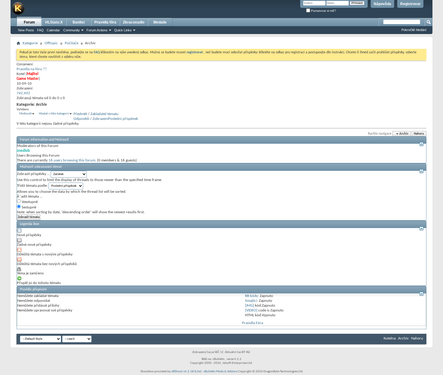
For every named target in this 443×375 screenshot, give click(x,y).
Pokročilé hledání (413, 30)
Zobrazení (100, 119)
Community (71, 30)
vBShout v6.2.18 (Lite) (186, 371)
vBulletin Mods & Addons (220, 371)
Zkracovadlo (133, 22)
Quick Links (123, 30)
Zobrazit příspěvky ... (33, 174)
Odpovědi (81, 119)
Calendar (53, 30)
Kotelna (390, 338)
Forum (29, 22)
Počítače (71, 43)
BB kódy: (252, 296)
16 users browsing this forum (72, 160)
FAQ (40, 30)
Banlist (79, 22)
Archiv (403, 338)
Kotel (21, 74)
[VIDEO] (251, 310)
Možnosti (25, 113)
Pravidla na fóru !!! (32, 69)
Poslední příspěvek (123, 119)
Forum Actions (97, 30)
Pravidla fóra (105, 22)
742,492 (23, 93)
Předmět (80, 114)
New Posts (26, 30)
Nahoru (419, 134)
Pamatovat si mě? (323, 10)
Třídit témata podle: (32, 186)
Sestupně (28, 207)
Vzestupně (29, 202)
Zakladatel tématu (104, 114)
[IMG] (249, 306)
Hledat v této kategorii (54, 113)
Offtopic (51, 43)
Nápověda (382, 4)
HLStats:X (54, 22)
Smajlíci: (251, 301)
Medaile (160, 22)
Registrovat (410, 4)
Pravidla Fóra (252, 323)
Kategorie (30, 43)
